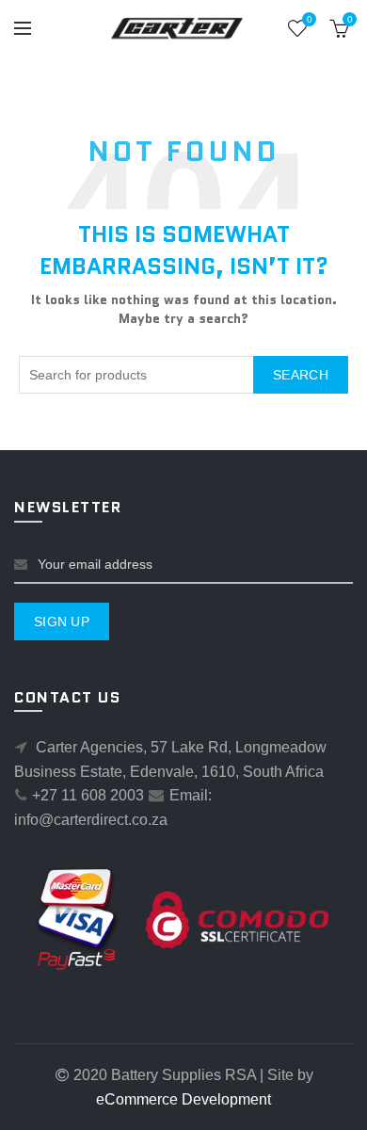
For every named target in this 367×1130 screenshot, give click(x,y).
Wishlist (309, 19)
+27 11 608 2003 (88, 795)
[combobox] (183, 375)
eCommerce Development (183, 1099)
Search (300, 374)
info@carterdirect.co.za (91, 820)
